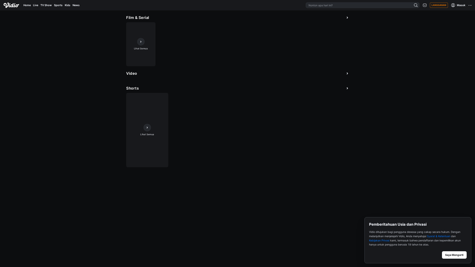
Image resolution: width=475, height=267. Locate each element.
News (76, 5)
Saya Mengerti (454, 254)
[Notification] (424, 5)
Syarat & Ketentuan (438, 236)
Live (35, 5)
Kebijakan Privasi (379, 240)
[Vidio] (11, 5)
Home (27, 5)
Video (131, 73)
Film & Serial (137, 17)
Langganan (439, 5)
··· (470, 5)
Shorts (132, 88)
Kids (67, 5)
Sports (58, 5)
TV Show (46, 5)
